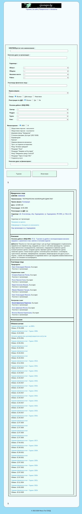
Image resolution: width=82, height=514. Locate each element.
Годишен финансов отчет (19, 346)
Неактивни (38, 96)
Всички (18, 96)
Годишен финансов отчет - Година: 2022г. (24, 485)
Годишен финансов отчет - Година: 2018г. (24, 445)
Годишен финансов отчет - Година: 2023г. (24, 490)
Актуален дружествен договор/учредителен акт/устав (28, 336)
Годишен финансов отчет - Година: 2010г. (24, 341)
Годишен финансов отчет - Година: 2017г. (24, 440)
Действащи (28, 96)
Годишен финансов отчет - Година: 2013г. (24, 361)
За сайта (35, 9)
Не (40, 100)
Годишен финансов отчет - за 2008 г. (23, 326)
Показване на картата (18, 222)
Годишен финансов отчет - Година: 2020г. (24, 460)
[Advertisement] (42, 27)
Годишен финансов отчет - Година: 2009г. (24, 331)
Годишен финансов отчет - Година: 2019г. (24, 450)
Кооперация (26, 202)
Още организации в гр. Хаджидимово (23, 228)
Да (35, 100)
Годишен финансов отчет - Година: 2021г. (24, 480)
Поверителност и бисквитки (48, 9)
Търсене (28, 9)
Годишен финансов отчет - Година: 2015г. (24, 366)
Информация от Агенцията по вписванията (25, 225)
